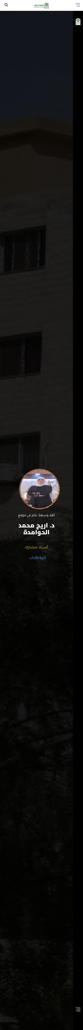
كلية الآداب (36, 558)
